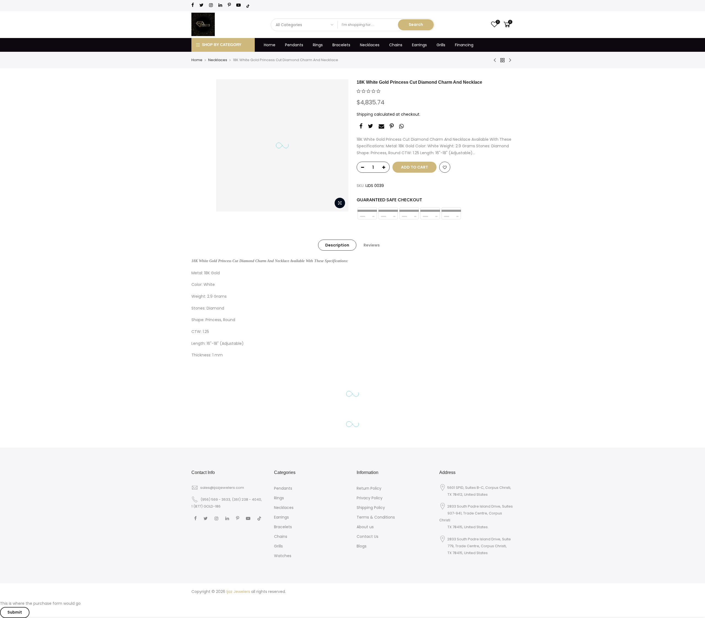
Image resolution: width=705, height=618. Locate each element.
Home (269, 45)
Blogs (362, 546)
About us (365, 527)
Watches (282, 556)
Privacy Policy (370, 498)
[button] (368, 91)
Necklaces (369, 45)
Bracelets (341, 45)
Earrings (419, 45)
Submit (14, 612)
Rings (318, 45)
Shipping (365, 114)
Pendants (294, 45)
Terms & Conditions (376, 517)
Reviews (372, 245)
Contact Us (367, 536)
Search (416, 24)
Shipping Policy (371, 507)
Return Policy (369, 488)
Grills (440, 45)
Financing (464, 45)
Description (337, 245)
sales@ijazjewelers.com (222, 487)
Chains (395, 45)
